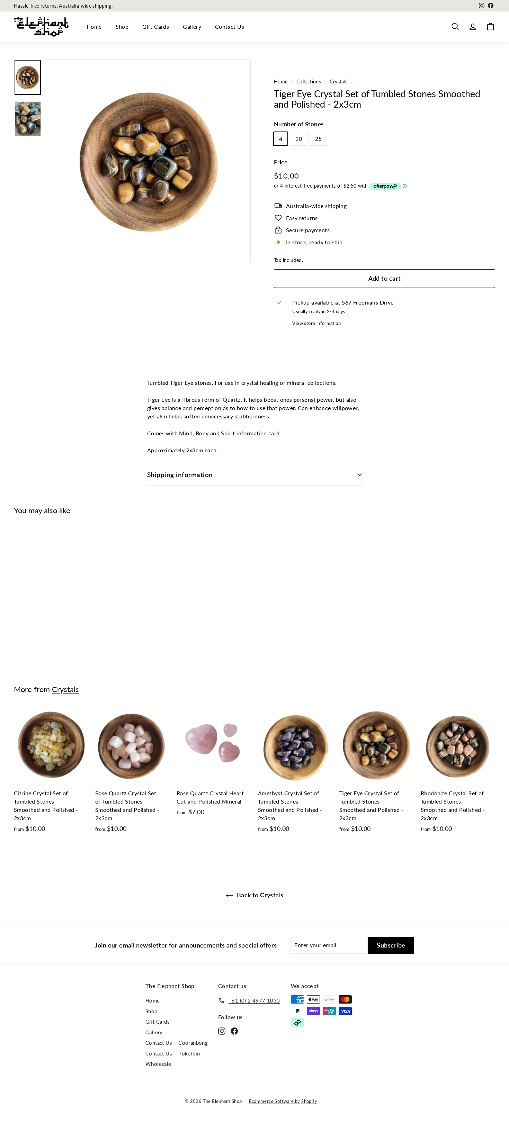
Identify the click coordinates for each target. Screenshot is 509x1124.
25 (318, 138)
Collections (308, 81)
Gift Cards (155, 26)
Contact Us (229, 26)
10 (298, 138)
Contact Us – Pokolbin (172, 1053)
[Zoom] (148, 161)
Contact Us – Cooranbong (176, 1043)
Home (94, 26)
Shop (122, 26)
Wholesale (158, 1064)
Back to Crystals (259, 895)
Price (280, 162)
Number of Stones (298, 124)
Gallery (192, 26)
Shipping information (180, 475)
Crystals (338, 81)
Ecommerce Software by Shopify (283, 1101)
